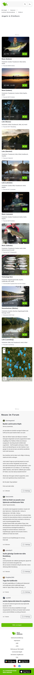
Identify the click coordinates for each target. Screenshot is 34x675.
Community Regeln (17, 652)
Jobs (17, 646)
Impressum (17, 640)
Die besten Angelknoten (17, 654)
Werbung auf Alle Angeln (17, 649)
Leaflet (3, 377)
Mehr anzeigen (17, 625)
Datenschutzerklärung (17, 637)
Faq (17, 657)
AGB (17, 643)
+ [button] (4, 349)
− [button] (4, 352)
